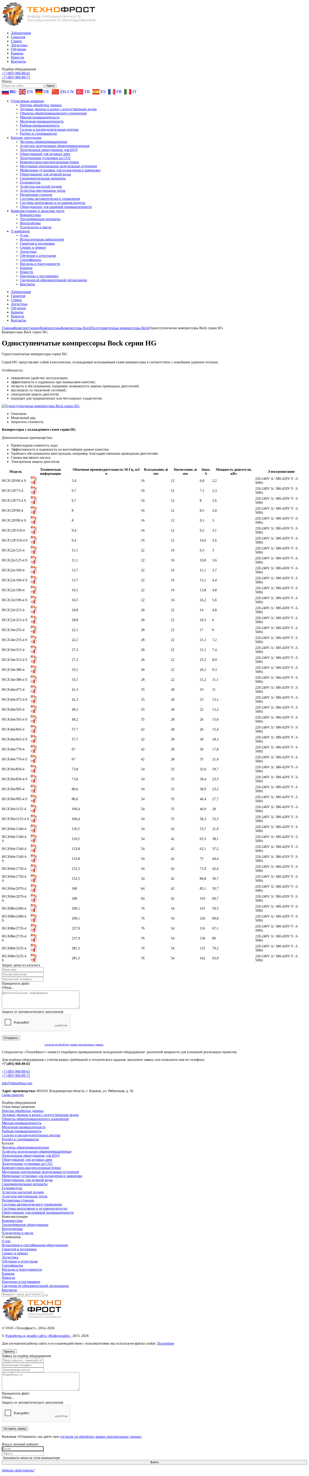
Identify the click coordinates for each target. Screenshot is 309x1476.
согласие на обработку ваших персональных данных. (74, 1044)
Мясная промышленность (39, 117)
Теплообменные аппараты (40, 219)
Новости (17, 57)
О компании (20, 231)
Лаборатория (21, 33)
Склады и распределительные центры (49, 129)
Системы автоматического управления (50, 199)
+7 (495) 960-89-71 (16, 77)
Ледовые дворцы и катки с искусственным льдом (58, 109)
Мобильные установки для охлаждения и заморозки (60, 170)
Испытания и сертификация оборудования (35, 1245)
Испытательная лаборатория (42, 239)
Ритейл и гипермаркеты (38, 133)
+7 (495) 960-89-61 (16, 73)
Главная (8, 328)
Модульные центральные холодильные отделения (58, 166)
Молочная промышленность (42, 121)
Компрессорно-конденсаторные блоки (49, 162)
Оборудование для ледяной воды (45, 174)
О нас (24, 235)
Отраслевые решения (27, 101)
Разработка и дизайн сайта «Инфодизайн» (38, 1336)
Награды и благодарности (40, 264)
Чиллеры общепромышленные (43, 142)
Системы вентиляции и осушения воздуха (52, 203)
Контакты (18, 61)
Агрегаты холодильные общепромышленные (55, 146)
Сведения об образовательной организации (53, 280)
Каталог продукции (26, 138)
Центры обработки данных (41, 105)
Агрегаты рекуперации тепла (42, 190)
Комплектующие (27, 328)
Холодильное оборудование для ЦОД (49, 150)
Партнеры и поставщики (39, 276)
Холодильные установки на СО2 (45, 158)
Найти (50, 86)
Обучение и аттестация (38, 256)
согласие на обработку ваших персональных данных (100, 1436)
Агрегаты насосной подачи (41, 186)
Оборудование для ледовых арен (45, 154)
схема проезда (13, 1095)
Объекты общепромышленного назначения (53, 113)
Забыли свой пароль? (18, 1470)
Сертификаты (30, 260)
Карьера (17, 53)
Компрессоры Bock (76, 328)
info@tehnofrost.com (17, 1083)
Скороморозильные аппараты (43, 178)
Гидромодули (30, 182)
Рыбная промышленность (39, 125)
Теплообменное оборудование (25, 1225)
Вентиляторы (30, 223)
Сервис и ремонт (33, 247)
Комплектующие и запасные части (37, 211)
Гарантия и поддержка (37, 243)
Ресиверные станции (36, 194)
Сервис (16, 41)
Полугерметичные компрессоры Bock (120, 328)
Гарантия (18, 37)
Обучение (18, 49)
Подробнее (165, 1343)
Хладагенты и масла (35, 227)
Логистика (19, 45)
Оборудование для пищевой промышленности (56, 207)
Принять (9, 1351)
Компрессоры (30, 215)
